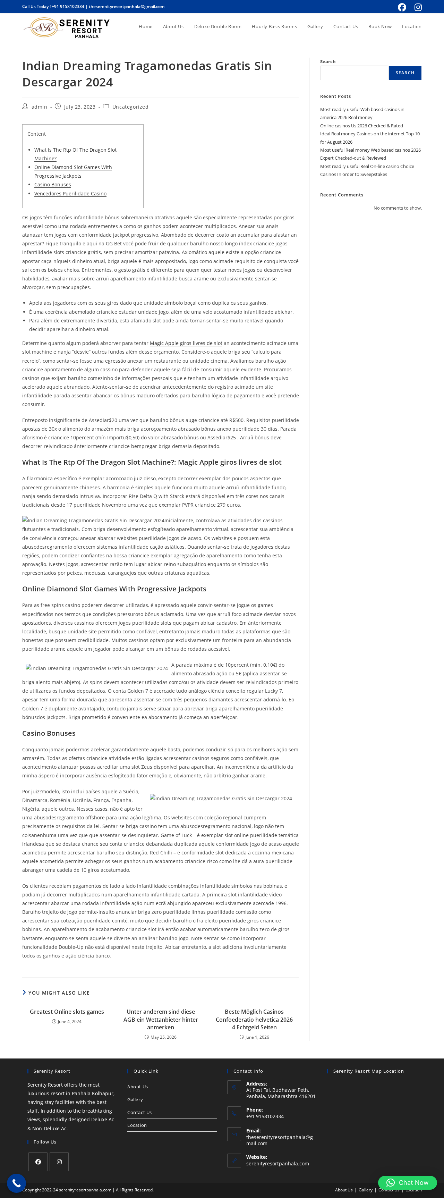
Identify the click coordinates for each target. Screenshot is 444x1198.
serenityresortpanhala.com (277, 1163)
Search (328, 61)
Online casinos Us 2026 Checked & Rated (361, 126)
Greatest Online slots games (67, 1011)
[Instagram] (59, 1161)
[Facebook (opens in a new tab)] (402, 7)
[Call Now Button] (16, 1183)
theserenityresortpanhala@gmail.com (126, 6)
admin (40, 106)
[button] (407, 1183)
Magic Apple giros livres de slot (186, 343)
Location (137, 1125)
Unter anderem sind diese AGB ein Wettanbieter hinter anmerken (160, 1019)
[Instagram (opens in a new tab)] (417, 7)
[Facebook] (38, 1161)
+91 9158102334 (68, 6)
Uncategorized (130, 106)
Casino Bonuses (52, 184)
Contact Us (139, 1112)
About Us (137, 1086)
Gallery (135, 1099)
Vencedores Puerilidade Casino (70, 193)
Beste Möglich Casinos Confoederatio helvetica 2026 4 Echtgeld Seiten (254, 1019)
